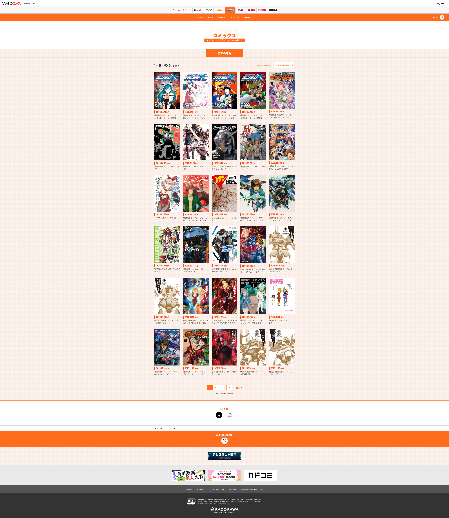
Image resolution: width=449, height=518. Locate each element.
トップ (200, 17)
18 (229, 387)
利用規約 (200, 489)
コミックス (234, 17)
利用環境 (232, 489)
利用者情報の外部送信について (251, 489)
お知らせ (248, 17)
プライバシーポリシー (216, 489)
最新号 (210, 17)
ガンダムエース (162, 428)
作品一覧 (221, 17)
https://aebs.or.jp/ (224, 504)
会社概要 (189, 489)
